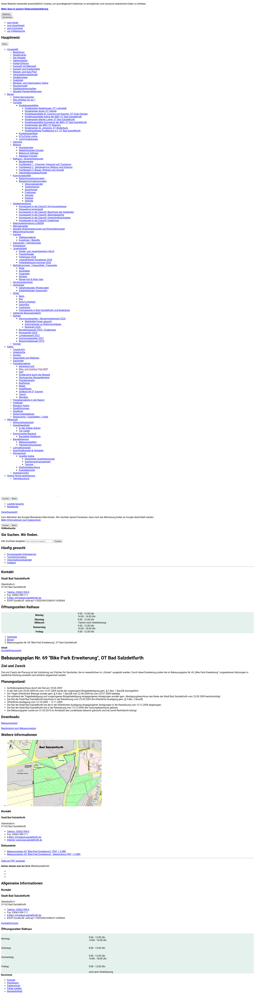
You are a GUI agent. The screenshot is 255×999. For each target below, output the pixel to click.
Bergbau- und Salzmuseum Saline (30, 83)
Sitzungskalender (34, 184)
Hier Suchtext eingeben (13, 541)
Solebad (11, 562)
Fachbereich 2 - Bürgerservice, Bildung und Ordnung (45, 167)
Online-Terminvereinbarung (21, 475)
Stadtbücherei (20, 77)
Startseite (12, 637)
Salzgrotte (18, 360)
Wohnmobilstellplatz (23, 414)
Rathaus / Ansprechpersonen (28, 158)
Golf (21, 372)
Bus (21, 299)
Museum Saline (21, 405)
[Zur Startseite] (36, 495)
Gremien (29, 195)
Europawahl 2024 (28, 332)
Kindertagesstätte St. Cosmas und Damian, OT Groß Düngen (56, 113)
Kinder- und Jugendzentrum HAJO (36, 251)
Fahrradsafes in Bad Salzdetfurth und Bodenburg (44, 310)
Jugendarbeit (20, 248)
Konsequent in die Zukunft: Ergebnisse (39, 220)
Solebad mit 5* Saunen (31, 391)
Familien (17, 102)
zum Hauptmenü (15, 25)
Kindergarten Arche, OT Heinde (41, 111)
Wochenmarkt (20, 85)
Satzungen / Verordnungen (27, 243)
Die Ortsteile (19, 57)
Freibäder (18, 402)
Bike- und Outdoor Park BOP (33, 369)
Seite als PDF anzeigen (13, 860)
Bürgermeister (26, 161)
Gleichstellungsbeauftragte (33, 172)
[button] (130, 773)
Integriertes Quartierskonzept (40, 458)
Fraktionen (30, 192)
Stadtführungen (21, 408)
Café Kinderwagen (28, 139)
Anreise (17, 355)
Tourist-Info (19, 349)
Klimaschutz (19, 453)
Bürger (10, 94)
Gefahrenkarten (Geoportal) (33, 290)
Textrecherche (32, 186)
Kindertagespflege (28, 133)
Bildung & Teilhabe (28, 153)
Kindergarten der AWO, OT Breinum (43, 125)
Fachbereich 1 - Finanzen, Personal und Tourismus (45, 164)
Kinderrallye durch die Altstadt (34, 374)
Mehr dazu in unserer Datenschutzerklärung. (25, 9)
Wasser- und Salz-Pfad (25, 71)
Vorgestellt (12, 49)
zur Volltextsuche (16, 31)
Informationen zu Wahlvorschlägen (43, 324)
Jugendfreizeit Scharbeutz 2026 (35, 259)
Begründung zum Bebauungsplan (18, 728)
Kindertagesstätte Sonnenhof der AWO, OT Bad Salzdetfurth (56, 122)
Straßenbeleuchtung (29, 467)
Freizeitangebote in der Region (28, 400)
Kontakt (5, 650)
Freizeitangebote (21, 363)
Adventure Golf (26, 366)
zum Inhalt (12, 22)
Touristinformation (17, 557)
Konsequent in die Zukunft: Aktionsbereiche (41, 214)
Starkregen (18, 285)
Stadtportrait (19, 55)
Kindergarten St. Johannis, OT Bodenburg (46, 128)
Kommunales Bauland (24, 433)
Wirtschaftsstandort (23, 422)
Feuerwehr (24, 273)
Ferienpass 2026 (27, 257)
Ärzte (21, 268)
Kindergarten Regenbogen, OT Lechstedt (46, 108)
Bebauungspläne (27, 442)
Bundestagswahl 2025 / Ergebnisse (37, 329)
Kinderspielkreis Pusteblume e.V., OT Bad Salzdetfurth (53, 130)
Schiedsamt (19, 245)
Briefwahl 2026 (33, 327)
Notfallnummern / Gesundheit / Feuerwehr (35, 265)
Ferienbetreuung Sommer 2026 (35, 262)
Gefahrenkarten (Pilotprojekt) (34, 287)
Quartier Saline (26, 456)
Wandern (23, 397)
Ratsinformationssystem (32, 178)
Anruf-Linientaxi (27, 301)
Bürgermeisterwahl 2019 (31, 341)
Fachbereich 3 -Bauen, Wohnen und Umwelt (41, 170)
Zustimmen (7, 17)
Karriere (17, 234)
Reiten (22, 386)
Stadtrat (29, 198)
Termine (29, 464)
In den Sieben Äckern (30, 428)
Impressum (13, 982)
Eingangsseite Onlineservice (21, 554)
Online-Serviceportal (23, 97)
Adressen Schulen (28, 156)
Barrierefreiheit (14, 991)
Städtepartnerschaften (24, 88)
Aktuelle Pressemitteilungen (27, 91)
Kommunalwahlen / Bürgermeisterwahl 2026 (42, 318)
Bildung (17, 144)
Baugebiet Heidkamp (30, 436)
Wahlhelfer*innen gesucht (38, 321)
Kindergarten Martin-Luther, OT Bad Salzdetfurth (50, 119)
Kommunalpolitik (22, 175)
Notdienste (12, 506)
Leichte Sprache (15, 504)
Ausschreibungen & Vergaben (28, 450)
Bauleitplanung (21, 439)
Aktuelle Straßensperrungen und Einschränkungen (39, 228)
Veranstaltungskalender (25, 74)
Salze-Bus (24, 304)
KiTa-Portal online (28, 136)
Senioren (17, 142)
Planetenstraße (27, 380)
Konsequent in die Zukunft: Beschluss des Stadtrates (46, 212)
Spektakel (18, 80)
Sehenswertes (20, 60)
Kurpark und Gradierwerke (26, 69)
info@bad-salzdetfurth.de (24, 597)
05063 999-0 (18, 592)
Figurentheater (26, 254)
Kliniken (23, 276)
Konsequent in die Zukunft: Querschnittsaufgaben (45, 217)
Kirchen (17, 343)
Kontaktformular (9, 923)
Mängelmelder (20, 226)
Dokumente (15, 650)
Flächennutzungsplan (30, 444)
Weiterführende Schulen (31, 150)
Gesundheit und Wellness (26, 358)
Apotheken (24, 271)
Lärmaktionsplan (22, 447)
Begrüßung (18, 52)
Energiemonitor (21, 473)
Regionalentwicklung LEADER (28, 223)
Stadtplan (18, 411)
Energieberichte (27, 470)
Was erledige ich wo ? (24, 99)
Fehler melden (14, 988)
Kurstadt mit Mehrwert (24, 66)
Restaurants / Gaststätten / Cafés (30, 416)
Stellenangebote (27, 237)
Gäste (10, 346)
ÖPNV (16, 293)
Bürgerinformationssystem (33, 181)
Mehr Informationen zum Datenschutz (21, 520)
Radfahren (24, 383)
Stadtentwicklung (22, 203)
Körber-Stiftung (21, 63)
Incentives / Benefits (29, 240)
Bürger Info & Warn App (31, 279)
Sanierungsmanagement (37, 461)
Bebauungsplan (9, 723)
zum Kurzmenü (15, 28)
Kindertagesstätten (29, 105)
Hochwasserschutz (23, 282)
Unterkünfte (19, 352)
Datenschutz (13, 985)
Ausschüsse (31, 189)
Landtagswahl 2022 (29, 335)
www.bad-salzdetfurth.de (24, 840)
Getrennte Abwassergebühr (27, 313)
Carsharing (24, 307)
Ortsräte (29, 200)
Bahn (21, 296)
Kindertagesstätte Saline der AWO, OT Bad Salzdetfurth (53, 116)
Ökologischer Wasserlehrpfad (34, 377)
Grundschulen (26, 147)
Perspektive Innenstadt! (31, 209)
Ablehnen (6, 14)
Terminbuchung (21, 478)
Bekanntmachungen (23, 231)
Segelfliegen (25, 388)
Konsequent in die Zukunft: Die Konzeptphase (42, 206)
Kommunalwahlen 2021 (31, 338)
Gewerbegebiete (21, 425)
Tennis (22, 394)
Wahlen (17, 315)
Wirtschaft (12, 419)
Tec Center (24, 430)
